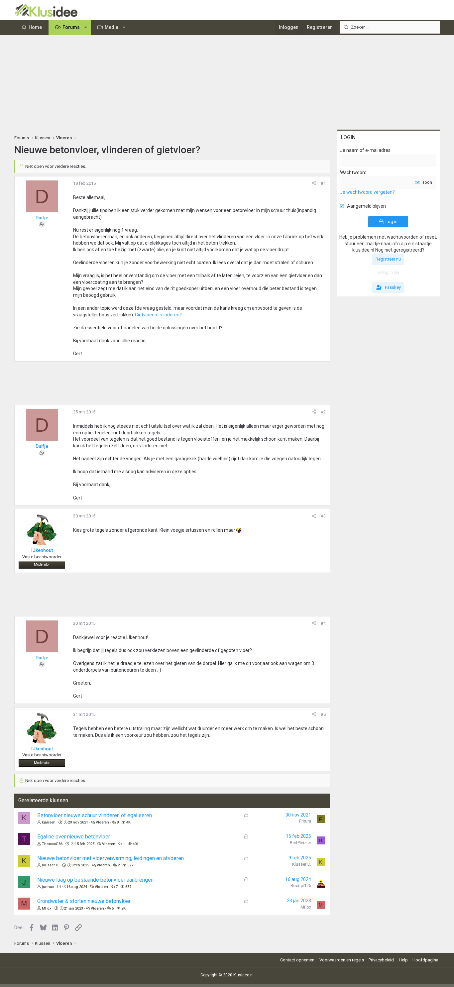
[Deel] (313, 183)
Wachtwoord (353, 172)
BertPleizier (300, 842)
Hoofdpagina (425, 959)
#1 (323, 183)
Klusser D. (50, 865)
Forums (71, 27)
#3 (323, 515)
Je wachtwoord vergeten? (367, 192)
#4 (323, 623)
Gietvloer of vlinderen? (158, 314)
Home (35, 27)
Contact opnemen (297, 959)
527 (130, 865)
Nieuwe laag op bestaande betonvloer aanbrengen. (96, 880)
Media (111, 27)
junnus (48, 887)
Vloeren (102, 822)
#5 (323, 714)
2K (123, 908)
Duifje (42, 217)
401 (136, 844)
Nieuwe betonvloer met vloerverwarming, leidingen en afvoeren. (111, 858)
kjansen (49, 822)
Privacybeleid (381, 959)
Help (403, 959)
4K (128, 822)
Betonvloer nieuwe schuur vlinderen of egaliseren (94, 815)
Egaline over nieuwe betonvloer (73, 836)
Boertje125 (300, 885)
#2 (323, 411)
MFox (47, 908)
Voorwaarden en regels (341, 959)
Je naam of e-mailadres (365, 150)
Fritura (305, 821)
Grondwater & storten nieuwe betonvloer (84, 901)
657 (128, 887)
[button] (86, 27)
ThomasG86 (52, 844)
